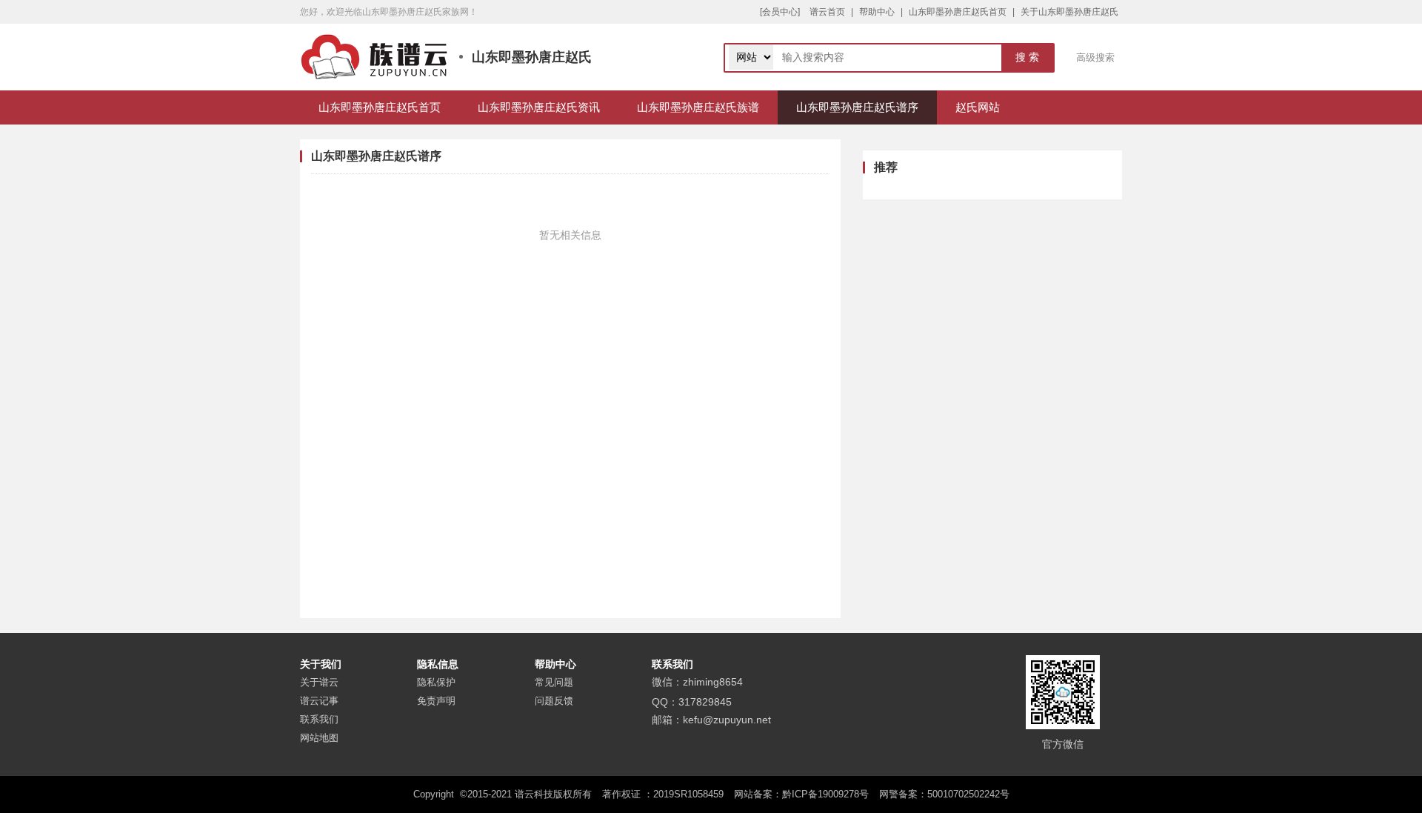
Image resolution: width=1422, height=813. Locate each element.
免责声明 (436, 700)
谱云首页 (827, 12)
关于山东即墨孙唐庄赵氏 (1069, 12)
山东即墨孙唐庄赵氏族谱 (698, 107)
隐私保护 (436, 682)
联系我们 (319, 719)
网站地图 (319, 737)
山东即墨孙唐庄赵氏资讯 (539, 107)
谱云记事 (319, 700)
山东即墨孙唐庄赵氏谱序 (857, 107)
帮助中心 (877, 12)
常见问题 (554, 682)
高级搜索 (1095, 57)
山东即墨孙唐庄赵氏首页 (958, 12)
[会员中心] (780, 12)
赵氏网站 (977, 107)
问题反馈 (554, 700)
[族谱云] (374, 57)
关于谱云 (319, 682)
